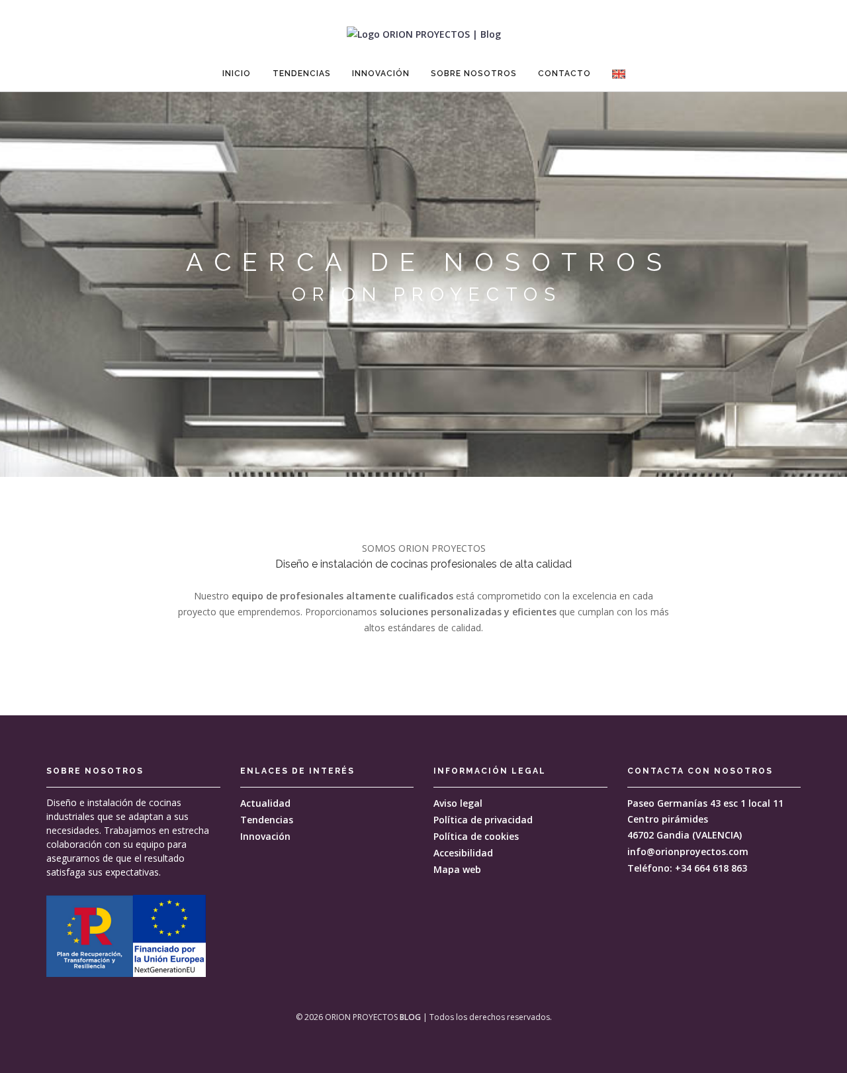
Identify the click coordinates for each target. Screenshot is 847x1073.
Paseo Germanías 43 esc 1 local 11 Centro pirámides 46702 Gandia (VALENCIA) (705, 819)
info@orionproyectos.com (687, 851)
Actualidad (265, 803)
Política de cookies (476, 836)
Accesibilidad (463, 852)
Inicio (236, 73)
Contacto (564, 73)
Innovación (381, 73)
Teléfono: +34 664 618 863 (687, 868)
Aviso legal (457, 803)
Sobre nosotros (474, 73)
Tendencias (302, 73)
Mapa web (457, 869)
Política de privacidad (483, 819)
